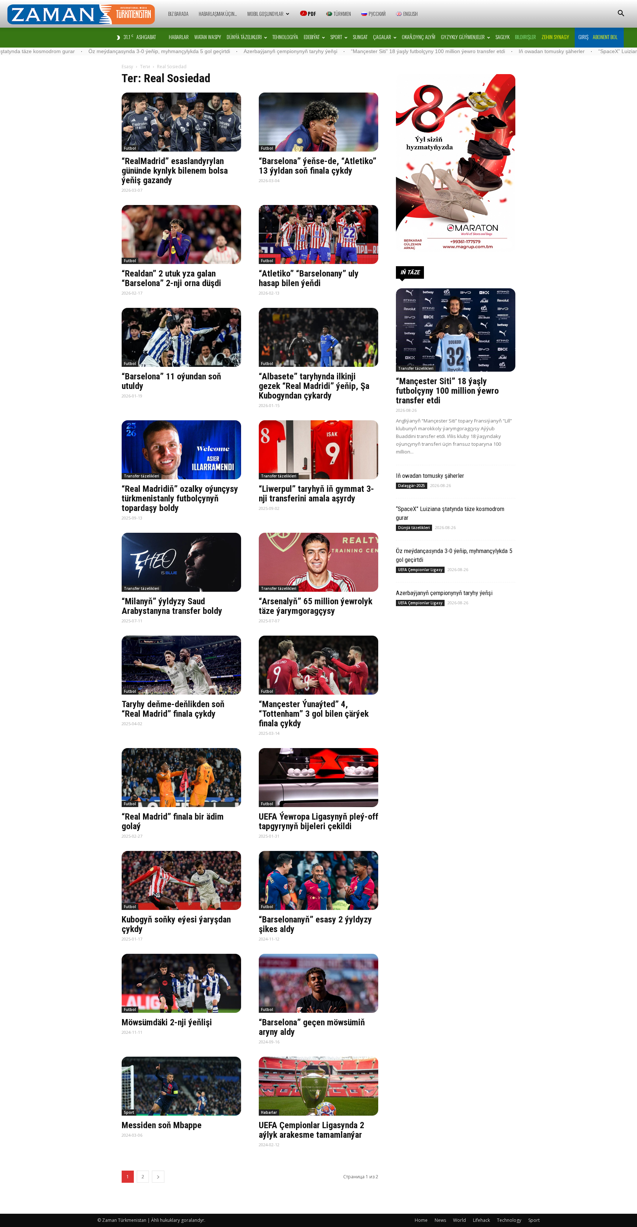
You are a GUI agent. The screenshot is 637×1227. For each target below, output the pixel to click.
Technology (509, 1220)
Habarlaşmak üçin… (218, 13)
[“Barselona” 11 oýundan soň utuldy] (181, 337)
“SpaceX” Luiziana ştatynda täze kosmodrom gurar (573, 51)
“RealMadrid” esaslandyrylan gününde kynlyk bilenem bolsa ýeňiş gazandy (175, 170)
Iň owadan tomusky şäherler (467, 51)
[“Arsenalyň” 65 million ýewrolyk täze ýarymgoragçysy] (318, 562)
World (459, 1220)
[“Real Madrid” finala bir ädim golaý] (181, 777)
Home (421, 1220)
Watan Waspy (207, 37)
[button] (621, 14)
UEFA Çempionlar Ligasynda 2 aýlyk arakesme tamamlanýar (311, 1130)
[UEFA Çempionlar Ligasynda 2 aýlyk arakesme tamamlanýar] (318, 1086)
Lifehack (481, 1220)
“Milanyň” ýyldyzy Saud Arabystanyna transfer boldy (172, 606)
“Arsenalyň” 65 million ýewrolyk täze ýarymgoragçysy (315, 606)
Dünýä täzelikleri (244, 37)
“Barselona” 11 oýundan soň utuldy (171, 381)
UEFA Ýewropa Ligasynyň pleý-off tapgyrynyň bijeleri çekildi (318, 821)
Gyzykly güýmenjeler (463, 37)
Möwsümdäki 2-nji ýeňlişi (167, 1022)
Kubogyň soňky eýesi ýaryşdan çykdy (176, 924)
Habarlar (179, 37)
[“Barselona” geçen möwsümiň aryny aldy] (318, 983)
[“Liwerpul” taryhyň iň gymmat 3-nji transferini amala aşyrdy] (318, 449)
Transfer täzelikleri (141, 476)
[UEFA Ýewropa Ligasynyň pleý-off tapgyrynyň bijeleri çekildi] (318, 777)
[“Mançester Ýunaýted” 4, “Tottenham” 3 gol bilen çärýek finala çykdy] (318, 665)
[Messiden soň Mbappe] (181, 1086)
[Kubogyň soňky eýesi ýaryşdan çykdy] (181, 880)
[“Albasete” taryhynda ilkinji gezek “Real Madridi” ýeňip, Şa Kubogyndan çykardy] (318, 337)
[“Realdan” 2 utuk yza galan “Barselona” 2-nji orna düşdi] (181, 234)
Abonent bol (605, 37)
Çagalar (382, 37)
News (440, 1220)
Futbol (130, 148)
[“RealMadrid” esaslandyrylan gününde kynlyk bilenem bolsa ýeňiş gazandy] (181, 122)
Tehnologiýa (285, 37)
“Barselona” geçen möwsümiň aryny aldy (312, 1027)
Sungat (360, 37)
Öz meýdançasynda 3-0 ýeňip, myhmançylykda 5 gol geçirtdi (74, 51)
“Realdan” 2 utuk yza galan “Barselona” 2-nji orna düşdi (171, 278)
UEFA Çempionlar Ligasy (420, 569)
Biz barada (178, 13)
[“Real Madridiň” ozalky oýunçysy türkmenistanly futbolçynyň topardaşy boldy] (181, 449)
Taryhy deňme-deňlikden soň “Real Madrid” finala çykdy (173, 709)
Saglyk (502, 37)
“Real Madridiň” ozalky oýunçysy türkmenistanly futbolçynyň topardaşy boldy (180, 498)
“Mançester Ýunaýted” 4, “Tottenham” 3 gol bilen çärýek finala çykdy (314, 714)
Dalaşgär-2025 (411, 485)
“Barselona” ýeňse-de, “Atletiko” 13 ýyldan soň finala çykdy (317, 166)
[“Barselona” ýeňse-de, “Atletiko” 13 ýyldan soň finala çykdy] (318, 122)
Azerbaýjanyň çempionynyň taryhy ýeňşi (206, 51)
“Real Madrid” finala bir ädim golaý (173, 821)
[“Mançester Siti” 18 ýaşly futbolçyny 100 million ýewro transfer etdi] (455, 330)
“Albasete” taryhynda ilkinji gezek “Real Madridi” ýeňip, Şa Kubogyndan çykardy (314, 386)
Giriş (583, 37)
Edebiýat (312, 37)
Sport (336, 37)
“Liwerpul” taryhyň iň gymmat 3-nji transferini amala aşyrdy (316, 494)
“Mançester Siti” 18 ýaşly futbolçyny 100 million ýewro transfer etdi (343, 51)
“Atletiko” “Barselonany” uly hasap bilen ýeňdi (309, 278)
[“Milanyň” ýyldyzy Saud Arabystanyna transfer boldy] (181, 562)
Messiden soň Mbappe (162, 1125)
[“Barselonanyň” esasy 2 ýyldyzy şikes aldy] (318, 880)
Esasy (127, 66)
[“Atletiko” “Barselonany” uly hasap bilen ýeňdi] (318, 234)
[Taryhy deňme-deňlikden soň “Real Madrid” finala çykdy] (181, 665)
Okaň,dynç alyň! (418, 37)
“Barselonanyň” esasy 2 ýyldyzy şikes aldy (315, 924)
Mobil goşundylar (265, 13)
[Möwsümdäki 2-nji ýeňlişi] (181, 983)
